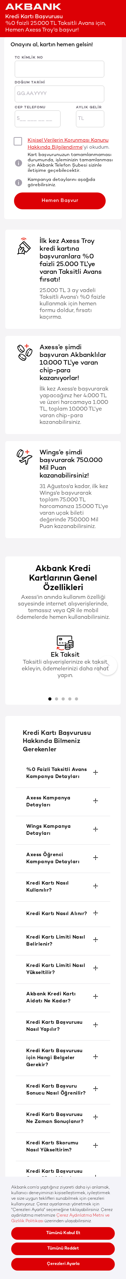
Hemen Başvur (60, 200)
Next (107, 665)
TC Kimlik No (29, 58)
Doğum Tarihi (30, 82)
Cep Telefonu (30, 107)
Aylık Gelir (89, 107)
